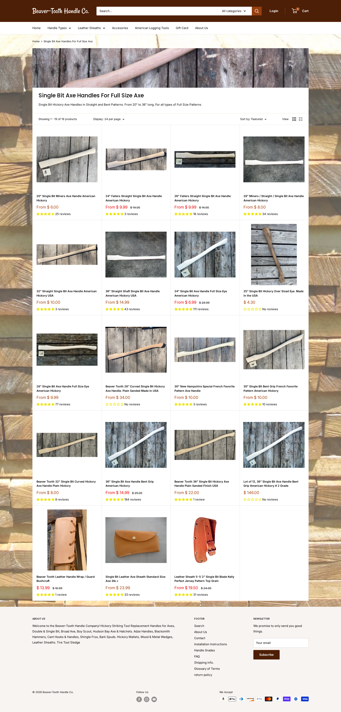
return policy (203, 675)
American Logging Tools (152, 28)
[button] (46, 214)
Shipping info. (204, 662)
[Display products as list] (301, 119)
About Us (201, 28)
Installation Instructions (210, 644)
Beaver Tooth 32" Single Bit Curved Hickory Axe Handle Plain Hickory (66, 484)
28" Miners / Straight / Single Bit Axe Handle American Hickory (274, 198)
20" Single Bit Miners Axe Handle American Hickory (66, 198)
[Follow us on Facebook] (139, 699)
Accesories (120, 28)
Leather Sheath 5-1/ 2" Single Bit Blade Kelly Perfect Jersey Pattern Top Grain (204, 579)
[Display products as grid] (294, 119)
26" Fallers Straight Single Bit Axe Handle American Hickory (202, 198)
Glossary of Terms (207, 669)
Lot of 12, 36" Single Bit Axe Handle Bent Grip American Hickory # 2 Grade (271, 484)
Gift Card (182, 28)
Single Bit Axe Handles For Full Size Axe (68, 41)
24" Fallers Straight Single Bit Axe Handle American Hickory (134, 198)
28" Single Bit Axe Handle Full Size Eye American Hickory (63, 388)
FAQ (197, 656)
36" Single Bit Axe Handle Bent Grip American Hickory (130, 484)
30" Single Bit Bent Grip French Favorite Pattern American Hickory (271, 388)
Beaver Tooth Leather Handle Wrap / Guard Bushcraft (66, 579)
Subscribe (266, 655)
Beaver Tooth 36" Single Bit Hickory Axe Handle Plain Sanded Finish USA (201, 484)
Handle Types (57, 28)
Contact (199, 638)
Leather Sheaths (89, 28)
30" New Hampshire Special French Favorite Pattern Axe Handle (204, 388)
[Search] (257, 11)
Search (199, 626)
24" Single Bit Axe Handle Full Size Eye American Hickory (200, 293)
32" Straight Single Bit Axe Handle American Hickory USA (67, 293)
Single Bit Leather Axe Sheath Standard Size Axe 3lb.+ (135, 579)
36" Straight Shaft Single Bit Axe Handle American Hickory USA (133, 293)
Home (36, 28)
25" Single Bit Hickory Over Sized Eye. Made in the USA (274, 293)
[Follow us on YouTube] (154, 699)
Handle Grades (204, 650)
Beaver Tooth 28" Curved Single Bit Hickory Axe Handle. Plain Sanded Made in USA (135, 388)
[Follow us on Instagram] (146, 699)
